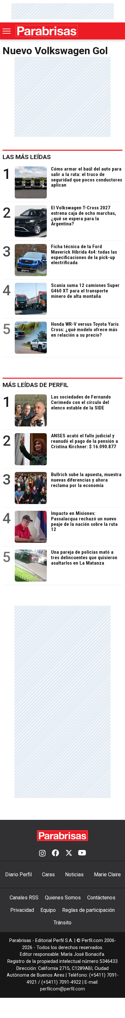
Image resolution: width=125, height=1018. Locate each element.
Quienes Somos (63, 898)
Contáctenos (101, 898)
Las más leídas (27, 157)
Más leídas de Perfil (36, 385)
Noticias (74, 874)
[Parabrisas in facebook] (55, 853)
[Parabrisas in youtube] (82, 853)
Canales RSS (24, 898)
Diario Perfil (18, 874)
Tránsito (62, 923)
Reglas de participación (88, 910)
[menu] (7, 31)
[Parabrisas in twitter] (68, 853)
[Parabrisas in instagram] (42, 853)
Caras (48, 874)
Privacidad (22, 910)
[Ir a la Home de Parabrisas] (47, 31)
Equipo (48, 910)
